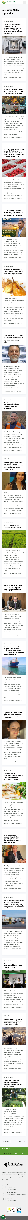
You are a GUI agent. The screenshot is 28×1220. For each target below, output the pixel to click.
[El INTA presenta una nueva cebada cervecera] (14, 539)
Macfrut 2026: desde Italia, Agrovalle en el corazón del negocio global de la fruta (14, 91)
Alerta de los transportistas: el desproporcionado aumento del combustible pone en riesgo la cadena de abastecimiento (14, 904)
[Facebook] (2, 1148)
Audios (22, 1153)
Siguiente (21, 1141)
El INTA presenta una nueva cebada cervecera (12, 526)
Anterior (7, 1141)
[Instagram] (7, 1148)
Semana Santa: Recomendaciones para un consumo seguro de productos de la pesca (13, 776)
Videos (17, 1153)
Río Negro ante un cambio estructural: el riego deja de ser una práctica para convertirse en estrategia (13, 213)
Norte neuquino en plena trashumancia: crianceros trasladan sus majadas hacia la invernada (13, 1021)
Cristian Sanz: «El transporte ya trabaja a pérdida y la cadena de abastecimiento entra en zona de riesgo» (12, 838)
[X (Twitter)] (4, 1148)
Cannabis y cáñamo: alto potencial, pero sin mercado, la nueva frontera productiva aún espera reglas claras (13, 465)
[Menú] (24, 2)
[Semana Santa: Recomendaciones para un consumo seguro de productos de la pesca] (14, 791)
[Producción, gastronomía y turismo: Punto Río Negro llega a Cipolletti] (14, 979)
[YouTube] (9, 1148)
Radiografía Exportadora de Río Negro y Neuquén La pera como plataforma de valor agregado (13, 272)
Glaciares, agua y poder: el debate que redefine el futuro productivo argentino (13, 405)
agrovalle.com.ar (12, 1200)
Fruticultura (7, 145)
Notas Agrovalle (8, 21)
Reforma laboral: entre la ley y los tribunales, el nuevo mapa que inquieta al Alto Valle (13, 588)
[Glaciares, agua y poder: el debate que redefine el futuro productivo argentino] (14, 420)
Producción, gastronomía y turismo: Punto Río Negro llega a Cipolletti (13, 965)
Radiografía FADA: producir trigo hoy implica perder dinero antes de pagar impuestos (14, 715)
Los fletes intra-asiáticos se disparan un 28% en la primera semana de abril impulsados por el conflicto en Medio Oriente (14, 650)
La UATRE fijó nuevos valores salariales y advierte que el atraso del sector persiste (13, 1083)
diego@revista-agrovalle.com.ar (16, 1194)
